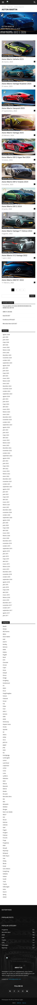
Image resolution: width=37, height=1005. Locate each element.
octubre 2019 (6, 546)
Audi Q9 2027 (6, 315)
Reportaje (5, 850)
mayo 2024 (6, 404)
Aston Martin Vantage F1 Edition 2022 (17, 231)
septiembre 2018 (7, 579)
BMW (4, 649)
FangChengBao (7, 693)
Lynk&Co (5, 776)
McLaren (5, 794)
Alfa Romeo (6, 631)
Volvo (4, 889)
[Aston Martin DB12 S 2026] (18, 23)
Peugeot (5, 832)
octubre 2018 (6, 577)
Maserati (5, 786)
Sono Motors (6, 868)
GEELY (4, 711)
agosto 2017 (6, 613)
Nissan (5, 819)
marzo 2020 (6, 533)
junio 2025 (6, 370)
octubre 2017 (6, 608)
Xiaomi (5, 892)
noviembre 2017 (7, 605)
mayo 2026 (6, 342)
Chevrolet (5, 662)
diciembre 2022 (7, 448)
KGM (4, 750)
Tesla (4, 881)
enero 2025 (6, 383)
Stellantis (5, 874)
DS (3, 685)
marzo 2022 (6, 471)
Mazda (5, 791)
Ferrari (4, 701)
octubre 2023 (6, 422)
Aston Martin (7, 26)
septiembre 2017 (7, 610)
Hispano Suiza (7, 724)
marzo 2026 (6, 347)
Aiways (5, 629)
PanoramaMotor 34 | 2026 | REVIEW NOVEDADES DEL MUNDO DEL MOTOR (17, 307)
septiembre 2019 (7, 548)
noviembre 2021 (7, 481)
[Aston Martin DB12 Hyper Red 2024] (18, 147)
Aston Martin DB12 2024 (12, 206)
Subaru (5, 876)
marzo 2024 (6, 409)
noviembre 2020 (7, 512)
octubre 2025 (6, 360)
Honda (4, 727)
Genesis (5, 714)
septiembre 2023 (7, 425)
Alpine (4, 634)
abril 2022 (5, 468)
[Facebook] (14, 991)
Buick (4, 657)
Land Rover (6, 763)
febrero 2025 (6, 381)
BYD (4, 660)
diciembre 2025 (7, 355)
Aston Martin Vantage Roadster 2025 (16, 84)
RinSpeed (5, 853)
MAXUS (5, 789)
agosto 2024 (6, 396)
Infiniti (4, 737)
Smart (4, 866)
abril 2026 (5, 345)
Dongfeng (5, 680)
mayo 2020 (6, 528)
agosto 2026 (6, 334)
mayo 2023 (6, 435)
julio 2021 (5, 492)
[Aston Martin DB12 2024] (18, 196)
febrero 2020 (6, 535)
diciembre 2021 (7, 479)
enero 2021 (6, 507)
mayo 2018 (6, 590)
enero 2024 (6, 414)
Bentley (5, 644)
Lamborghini (6, 758)
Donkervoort (6, 683)
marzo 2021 (6, 502)
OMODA (5, 825)
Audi (4, 639)
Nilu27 (4, 814)
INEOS (4, 734)
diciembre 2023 (7, 417)
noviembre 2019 (7, 543)
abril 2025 (5, 376)
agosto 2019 (6, 551)
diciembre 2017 (7, 602)
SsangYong (6, 871)
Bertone (5, 647)
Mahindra (5, 778)
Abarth (4, 626)
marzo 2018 (6, 595)
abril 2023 (5, 437)
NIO (4, 817)
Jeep (4, 747)
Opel (4, 827)
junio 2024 (6, 401)
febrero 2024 (6, 412)
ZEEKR (4, 897)
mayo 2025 (6, 373)
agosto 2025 (6, 365)
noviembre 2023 (7, 419)
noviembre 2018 (7, 574)
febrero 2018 (6, 597)
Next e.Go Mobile (7, 812)
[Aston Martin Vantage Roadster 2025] (18, 73)
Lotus (4, 773)
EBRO (4, 688)
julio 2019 (5, 553)
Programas (6, 843)
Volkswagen (6, 887)
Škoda (4, 863)
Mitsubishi (5, 804)
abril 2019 (5, 561)
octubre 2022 (6, 453)
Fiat (4, 703)
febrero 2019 (6, 566)
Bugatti (5, 655)
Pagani (5, 830)
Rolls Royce (6, 856)
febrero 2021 (6, 504)
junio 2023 (6, 432)
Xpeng (4, 894)
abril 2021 (5, 499)
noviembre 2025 (7, 358)
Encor (4, 691)
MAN (4, 781)
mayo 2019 (6, 559)
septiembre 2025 (7, 363)
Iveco (4, 740)
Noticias (5, 822)
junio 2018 (6, 587)
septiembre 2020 (7, 517)
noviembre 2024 (7, 388)
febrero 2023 (6, 443)
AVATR (5, 642)
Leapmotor (6, 765)
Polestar (5, 835)
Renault (5, 848)
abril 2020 (5, 530)
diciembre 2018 (7, 571)
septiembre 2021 (7, 486)
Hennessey (6, 722)
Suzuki (4, 879)
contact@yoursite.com (14, 979)
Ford (4, 709)
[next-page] (23, 289)
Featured (5, 698)
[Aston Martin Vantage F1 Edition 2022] (18, 220)
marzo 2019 (6, 564)
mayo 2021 (6, 497)
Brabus (5, 652)
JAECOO (5, 742)
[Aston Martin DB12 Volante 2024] (18, 171)
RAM (4, 845)
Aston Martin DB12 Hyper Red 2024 (16, 157)
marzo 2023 (6, 440)
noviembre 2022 (7, 450)
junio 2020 (6, 525)
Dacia (4, 670)
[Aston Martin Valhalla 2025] (18, 48)
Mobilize (5, 807)
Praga (4, 840)
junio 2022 (6, 463)
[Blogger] (10, 991)
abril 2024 (5, 406)
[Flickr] (18, 991)
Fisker (4, 706)
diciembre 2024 (7, 386)
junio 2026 (6, 339)
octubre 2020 (6, 515)
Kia (3, 752)
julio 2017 (5, 615)
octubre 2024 (6, 391)
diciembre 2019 (7, 541)
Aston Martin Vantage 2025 (13, 133)
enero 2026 (6, 352)
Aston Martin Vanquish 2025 (13, 108)
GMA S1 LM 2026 (7, 311)
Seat (4, 858)
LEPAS (4, 768)
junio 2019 (6, 556)
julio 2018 (5, 584)
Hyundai (5, 729)
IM (3, 732)
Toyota (5, 884)
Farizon (5, 696)
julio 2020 (5, 523)
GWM (4, 719)
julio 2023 (5, 430)
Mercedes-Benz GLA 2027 (10, 323)
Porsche (5, 838)
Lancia (4, 760)
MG (4, 799)
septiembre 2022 (7, 455)
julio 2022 (5, 461)
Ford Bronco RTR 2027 (9, 319)
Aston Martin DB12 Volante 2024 (15, 182)
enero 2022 (6, 476)
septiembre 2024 (7, 394)
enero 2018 (6, 600)
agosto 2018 (6, 582)
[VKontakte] (27, 991)
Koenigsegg (6, 755)
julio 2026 (5, 337)
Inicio (4, 7)
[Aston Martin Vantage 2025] (18, 122)
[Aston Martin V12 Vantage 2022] (18, 245)
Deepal (5, 673)
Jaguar (4, 745)
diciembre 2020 (7, 510)
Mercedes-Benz (7, 796)
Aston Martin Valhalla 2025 (13, 59)
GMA (4, 716)
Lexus (4, 771)
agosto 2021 (6, 489)
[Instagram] (22, 991)
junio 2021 (6, 494)
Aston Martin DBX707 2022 (13, 280)
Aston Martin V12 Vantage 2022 (14, 255)
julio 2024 (5, 399)
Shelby (4, 861)
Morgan (5, 809)
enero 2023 (6, 445)
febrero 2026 (6, 350)
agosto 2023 (6, 427)
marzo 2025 (6, 378)
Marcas (10, 7)
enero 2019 (6, 569)
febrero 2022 (6, 474)
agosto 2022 (6, 458)
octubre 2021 (6, 484)
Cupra (4, 667)
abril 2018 (5, 592)
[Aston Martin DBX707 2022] (18, 269)
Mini (4, 801)
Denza (4, 675)
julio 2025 (5, 368)
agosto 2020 (6, 520)
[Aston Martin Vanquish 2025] (18, 98)
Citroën (5, 665)
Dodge (5, 678)
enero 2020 (6, 538)
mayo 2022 (6, 466)
